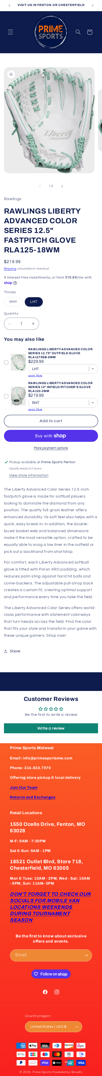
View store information (29, 475)
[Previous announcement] (9, 5)
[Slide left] (39, 186)
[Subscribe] (86, 955)
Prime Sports (42, 1072)
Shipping (10, 268)
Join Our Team (24, 788)
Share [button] (15, 651)
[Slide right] (62, 186)
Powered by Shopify (67, 1072)
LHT (33, 302)
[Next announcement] (92, 5)
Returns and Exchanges (32, 797)
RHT (16, 303)
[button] (10, 32)
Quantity (11, 313)
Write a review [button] (51, 728)
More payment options (51, 448)
